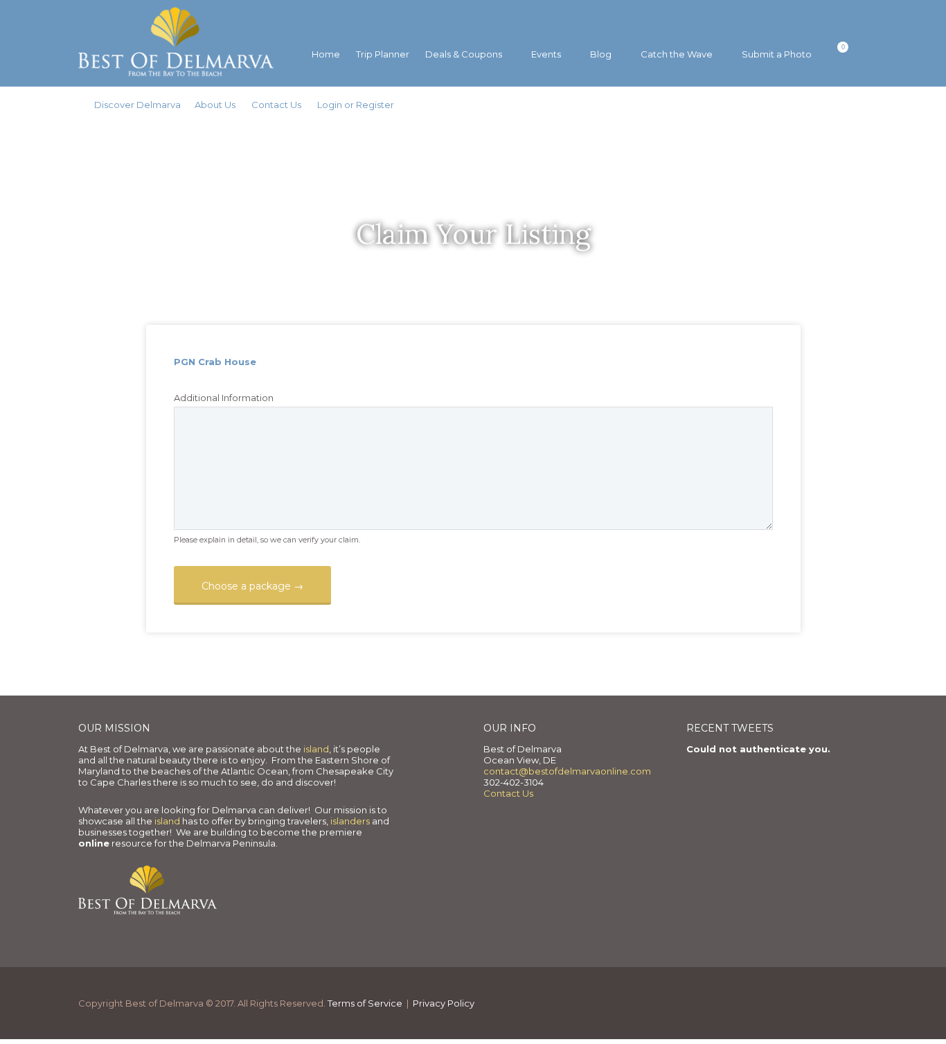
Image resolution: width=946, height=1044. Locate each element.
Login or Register (355, 104)
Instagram (858, 23)
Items (834, 55)
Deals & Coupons (463, 54)
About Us (215, 104)
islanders (351, 820)
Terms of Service (365, 1003)
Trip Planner (382, 54)
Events (546, 54)
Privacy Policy (443, 1003)
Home (326, 54)
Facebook (813, 23)
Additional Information (224, 397)
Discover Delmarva (137, 104)
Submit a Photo (777, 54)
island (316, 748)
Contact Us (276, 104)
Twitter (835, 23)
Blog (601, 54)
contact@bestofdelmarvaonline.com (567, 771)
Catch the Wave (677, 54)
